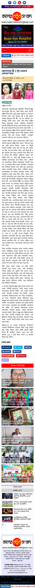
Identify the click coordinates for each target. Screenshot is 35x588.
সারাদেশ (5, 66)
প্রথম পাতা (7, 61)
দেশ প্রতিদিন (14, 64)
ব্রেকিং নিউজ (22, 64)
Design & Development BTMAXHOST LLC (17, 582)
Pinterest (21, 356)
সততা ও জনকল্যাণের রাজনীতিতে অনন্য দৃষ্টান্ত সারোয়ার (17, 479)
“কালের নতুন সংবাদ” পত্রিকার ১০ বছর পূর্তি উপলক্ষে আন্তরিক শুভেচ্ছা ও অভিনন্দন (16, 382)
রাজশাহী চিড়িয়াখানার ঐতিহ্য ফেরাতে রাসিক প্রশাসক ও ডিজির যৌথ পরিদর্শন (16, 460)
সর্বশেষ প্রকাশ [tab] (17, 487)
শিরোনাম (28, 64)
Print (6, 360)
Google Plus (9, 356)
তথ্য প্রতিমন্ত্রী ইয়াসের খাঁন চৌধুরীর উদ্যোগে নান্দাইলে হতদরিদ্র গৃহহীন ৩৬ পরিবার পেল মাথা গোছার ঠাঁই (16, 402)
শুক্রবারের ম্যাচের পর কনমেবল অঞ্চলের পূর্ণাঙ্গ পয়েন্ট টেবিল (22, 527)
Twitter (18, 347)
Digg (29, 347)
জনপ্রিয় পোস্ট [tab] (17, 491)
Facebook (7, 347)
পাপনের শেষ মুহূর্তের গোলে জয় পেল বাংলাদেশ (23, 503)
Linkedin (7, 352)
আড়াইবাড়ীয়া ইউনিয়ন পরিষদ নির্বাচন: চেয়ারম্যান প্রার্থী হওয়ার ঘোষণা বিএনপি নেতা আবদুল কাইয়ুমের (16, 440)
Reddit (17, 352)
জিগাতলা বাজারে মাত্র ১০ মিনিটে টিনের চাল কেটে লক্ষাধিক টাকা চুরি (16, 422)
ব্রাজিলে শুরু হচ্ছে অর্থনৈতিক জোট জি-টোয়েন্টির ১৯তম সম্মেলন (23, 496)
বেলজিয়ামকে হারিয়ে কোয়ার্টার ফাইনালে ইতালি (22, 518)
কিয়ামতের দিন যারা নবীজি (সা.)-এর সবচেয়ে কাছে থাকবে (23, 511)
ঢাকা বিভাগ (8, 64)
